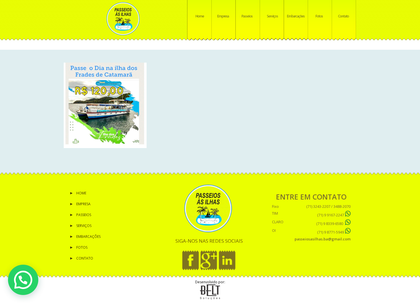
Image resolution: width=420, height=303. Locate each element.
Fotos (81, 247)
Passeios (83, 214)
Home (81, 193)
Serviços (83, 225)
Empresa (83, 204)
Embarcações (88, 236)
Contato (84, 258)
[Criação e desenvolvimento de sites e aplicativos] (210, 298)
